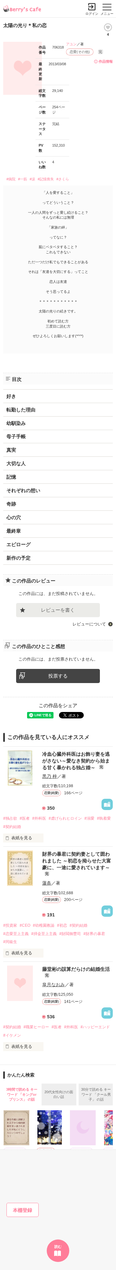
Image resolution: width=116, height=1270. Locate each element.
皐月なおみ (53, 984)
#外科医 (39, 818)
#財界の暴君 (94, 934)
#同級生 (10, 942)
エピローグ (18, 544)
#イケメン (12, 1035)
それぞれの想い (23, 490)
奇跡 (11, 504)
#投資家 (10, 925)
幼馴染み (16, 423)
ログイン (91, 13)
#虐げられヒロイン (65, 818)
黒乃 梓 (49, 776)
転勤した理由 (20, 409)
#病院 (10, 179)
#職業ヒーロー (36, 1027)
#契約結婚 (12, 826)
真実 (11, 450)
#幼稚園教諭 (43, 925)
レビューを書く (58, 610)
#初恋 (62, 925)
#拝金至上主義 (44, 934)
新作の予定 (18, 558)
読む (58, 1246)
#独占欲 (10, 818)
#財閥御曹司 (70, 934)
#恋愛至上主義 (16, 934)
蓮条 (46, 883)
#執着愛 (104, 818)
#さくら (62, 179)
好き (11, 396)
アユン (71, 44)
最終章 (13, 531)
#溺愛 (89, 818)
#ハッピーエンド (95, 1027)
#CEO (25, 925)
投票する (58, 676)
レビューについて (89, 624)
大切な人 (16, 463)
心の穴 (13, 517)
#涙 (32, 179)
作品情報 (106, 61)
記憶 (11, 477)
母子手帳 (16, 436)
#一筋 (22, 179)
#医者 (25, 818)
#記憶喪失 (46, 179)
